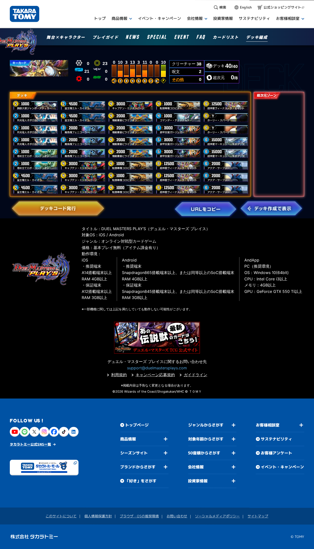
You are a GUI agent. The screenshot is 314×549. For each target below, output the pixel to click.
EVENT (181, 37)
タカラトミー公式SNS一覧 (30, 444)
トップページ (137, 425)
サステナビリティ (276, 439)
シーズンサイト (134, 453)
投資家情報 (198, 481)
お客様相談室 (267, 425)
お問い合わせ (177, 516)
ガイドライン (195, 374)
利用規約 (119, 374)
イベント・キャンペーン (282, 467)
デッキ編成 (257, 37)
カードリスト (226, 37)
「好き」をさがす (141, 481)
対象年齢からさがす (205, 439)
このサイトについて (61, 516)
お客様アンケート (276, 453)
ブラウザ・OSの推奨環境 (139, 516)
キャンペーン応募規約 (155, 374)
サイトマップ (258, 516)
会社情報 (196, 467)
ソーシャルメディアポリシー (217, 516)
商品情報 (128, 439)
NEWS (132, 37)
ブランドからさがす (138, 467)
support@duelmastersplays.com (157, 367)
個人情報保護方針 (98, 516)
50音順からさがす (204, 453)
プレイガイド (105, 37)
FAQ (200, 37)
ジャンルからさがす (205, 425)
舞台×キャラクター (65, 37)
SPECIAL (157, 37)
